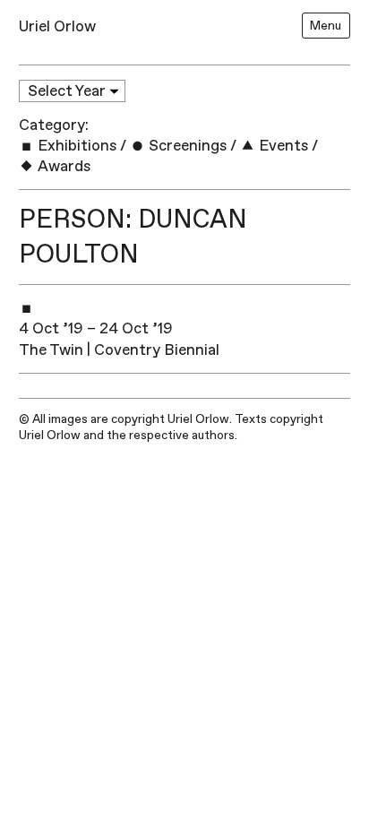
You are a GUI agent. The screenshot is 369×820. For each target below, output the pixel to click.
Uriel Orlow (57, 26)
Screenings (186, 145)
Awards (62, 166)
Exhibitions (75, 145)
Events (281, 145)
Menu (325, 25)
